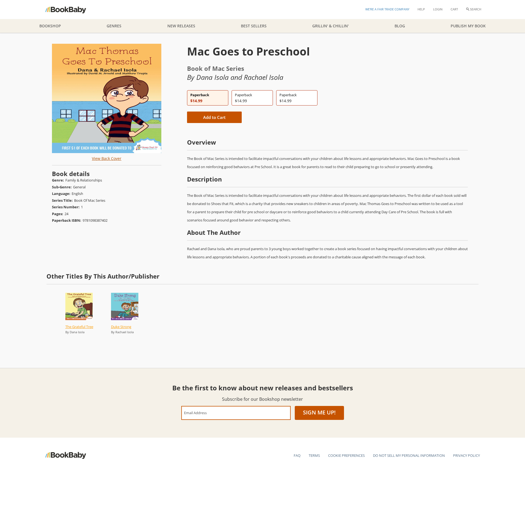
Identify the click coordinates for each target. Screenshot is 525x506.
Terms (314, 455)
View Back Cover (106, 158)
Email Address (195, 412)
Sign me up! (319, 412)
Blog (400, 25)
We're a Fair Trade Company (387, 9)
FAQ (297, 455)
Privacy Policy (466, 455)
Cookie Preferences (346, 455)
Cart (454, 9)
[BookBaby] (70, 9)
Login (437, 9)
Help (421, 9)
